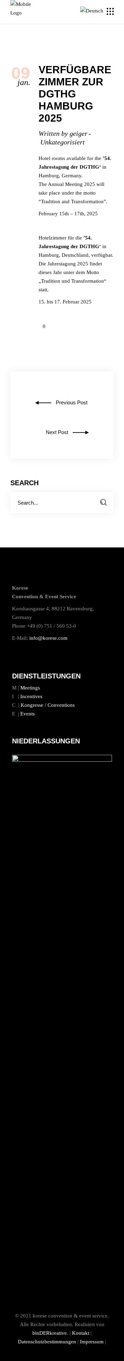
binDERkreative (49, 1333)
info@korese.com (48, 638)
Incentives (31, 696)
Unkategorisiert (62, 142)
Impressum (92, 1341)
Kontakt (80, 1333)
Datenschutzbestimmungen (47, 1341)
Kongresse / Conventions (48, 705)
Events (27, 713)
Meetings (30, 688)
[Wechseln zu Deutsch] (92, 11)
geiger (78, 133)
